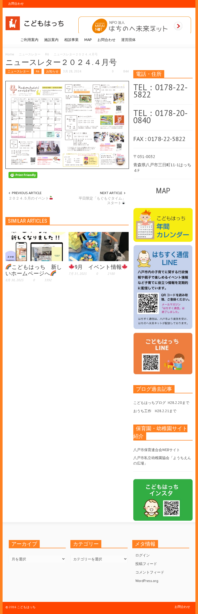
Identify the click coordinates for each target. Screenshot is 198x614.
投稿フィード (146, 563)
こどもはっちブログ (149, 402)
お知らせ (52, 71)
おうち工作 (142, 411)
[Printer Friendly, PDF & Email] (23, 174)
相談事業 (71, 40)
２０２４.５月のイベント (29, 198)
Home (9, 54)
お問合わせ (16, 3)
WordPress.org (146, 580)
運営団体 (128, 40)
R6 (47, 54)
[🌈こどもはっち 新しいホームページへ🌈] (35, 246)
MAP (88, 40)
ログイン (142, 555)
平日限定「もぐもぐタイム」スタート (102, 200)
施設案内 (51, 40)
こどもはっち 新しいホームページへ (33, 270)
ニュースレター (29, 54)
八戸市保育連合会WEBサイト (156, 449)
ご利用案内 (29, 40)
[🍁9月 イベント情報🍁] (99, 246)
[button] (187, 39)
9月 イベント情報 (98, 267)
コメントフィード (149, 572)
